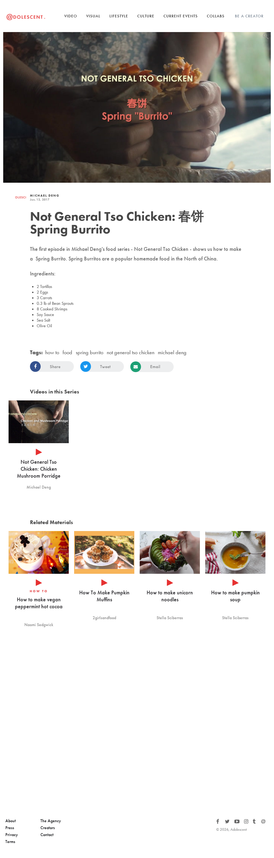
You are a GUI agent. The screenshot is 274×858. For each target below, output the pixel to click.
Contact (47, 834)
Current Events (180, 16)
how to (52, 352)
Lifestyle (118, 16)
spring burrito (89, 352)
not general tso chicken (130, 352)
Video (70, 16)
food (67, 352)
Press (9, 827)
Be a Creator (249, 16)
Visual (93, 16)
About (10, 821)
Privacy (11, 834)
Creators (47, 827)
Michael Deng (44, 195)
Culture (145, 16)
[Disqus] (137, 723)
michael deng (172, 352)
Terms (10, 841)
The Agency (50, 821)
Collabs (215, 16)
